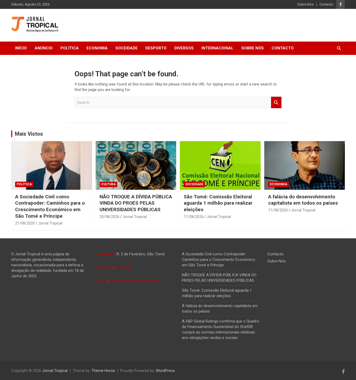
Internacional (217, 48)
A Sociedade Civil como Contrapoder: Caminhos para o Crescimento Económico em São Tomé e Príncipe (50, 206)
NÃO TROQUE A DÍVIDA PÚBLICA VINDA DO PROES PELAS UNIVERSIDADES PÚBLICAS (136, 203)
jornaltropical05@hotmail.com (134, 280)
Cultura (108, 184)
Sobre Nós (305, 4)
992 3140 (123, 267)
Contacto (326, 4)
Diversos (184, 48)
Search (276, 102)
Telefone (105, 267)
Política (69, 48)
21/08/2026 (25, 223)
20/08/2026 (109, 217)
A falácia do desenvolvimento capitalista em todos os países (303, 200)
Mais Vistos (29, 134)
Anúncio (44, 48)
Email (102, 280)
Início (21, 48)
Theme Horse (103, 370)
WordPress (165, 370)
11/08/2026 (194, 217)
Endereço (106, 254)
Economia (97, 48)
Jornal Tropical (50, 223)
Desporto (156, 48)
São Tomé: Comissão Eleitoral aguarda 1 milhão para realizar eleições (218, 203)
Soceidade (126, 48)
